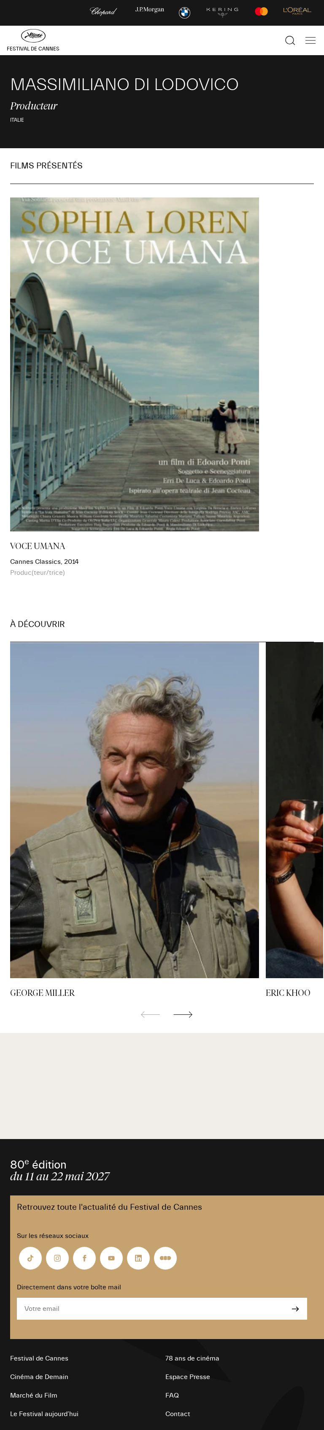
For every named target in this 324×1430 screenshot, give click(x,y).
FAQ (172, 1395)
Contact (177, 1414)
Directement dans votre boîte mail (69, 1287)
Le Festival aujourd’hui (44, 1414)
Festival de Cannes (39, 1358)
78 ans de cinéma (192, 1358)
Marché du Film (33, 1395)
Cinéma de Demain (39, 1377)
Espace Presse (187, 1377)
